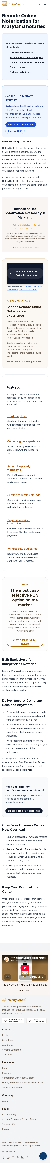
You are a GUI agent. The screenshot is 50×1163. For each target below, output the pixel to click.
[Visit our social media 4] (18, 1157)
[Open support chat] (43, 1156)
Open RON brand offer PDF (20, 124)
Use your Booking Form (18, 849)
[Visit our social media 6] (27, 1157)
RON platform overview (21, 52)
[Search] (38, 3)
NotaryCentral (16, 4)
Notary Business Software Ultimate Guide (23, 1082)
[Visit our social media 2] (8, 1157)
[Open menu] (45, 3)
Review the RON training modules (24, 361)
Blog (4, 1068)
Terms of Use (9, 1124)
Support (6, 1073)
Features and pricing (20, 72)
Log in (5, 1151)
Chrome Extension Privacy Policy (19, 1119)
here (35, 766)
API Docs (7, 1054)
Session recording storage (23, 495)
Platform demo (17, 67)
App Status (7, 1045)
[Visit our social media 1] (3, 1157)
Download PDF (15, 131)
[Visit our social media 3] (13, 1157)
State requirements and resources (27, 62)
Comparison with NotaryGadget (18, 1077)
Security (6, 1129)
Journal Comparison (12, 1087)
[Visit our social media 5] (22, 1157)
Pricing (5, 1035)
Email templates (17, 416)
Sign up (12, 1151)
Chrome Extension (11, 1049)
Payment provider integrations (18, 522)
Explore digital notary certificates (24, 811)
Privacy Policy (9, 1114)
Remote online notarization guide (26, 57)
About (5, 1101)
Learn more (25, 990)
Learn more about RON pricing (25, 641)
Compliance (8, 1040)
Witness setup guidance (22, 548)
